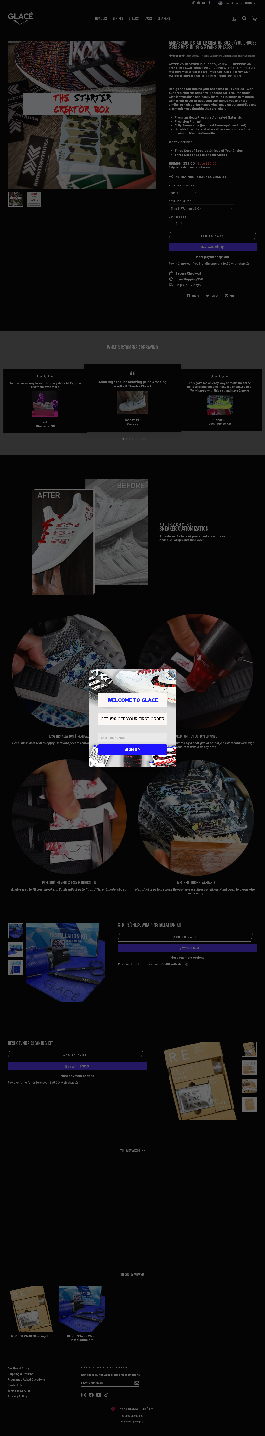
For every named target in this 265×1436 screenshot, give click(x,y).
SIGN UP (132, 749)
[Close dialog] (170, 675)
